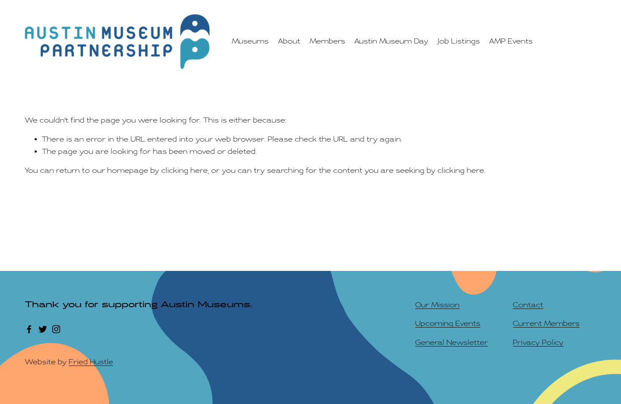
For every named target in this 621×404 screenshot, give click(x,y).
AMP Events (511, 41)
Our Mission (437, 305)
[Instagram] (56, 329)
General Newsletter (451, 342)
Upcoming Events (447, 323)
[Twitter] (42, 329)
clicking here (184, 171)
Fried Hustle (91, 362)
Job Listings (459, 41)
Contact (528, 305)
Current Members (546, 323)
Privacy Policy (538, 342)
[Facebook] (29, 329)
